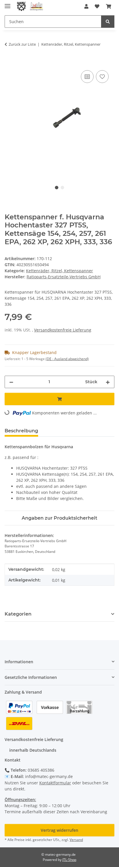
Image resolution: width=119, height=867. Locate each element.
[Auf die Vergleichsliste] (87, 76)
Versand (76, 839)
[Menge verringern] (11, 382)
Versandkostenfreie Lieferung (62, 330)
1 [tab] (56, 187)
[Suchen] (107, 21)
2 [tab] (62, 187)
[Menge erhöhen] (107, 382)
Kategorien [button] (18, 614)
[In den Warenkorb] (9, 62)
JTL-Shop (69, 859)
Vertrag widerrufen (59, 830)
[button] (86, 6)
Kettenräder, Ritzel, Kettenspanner (59, 270)
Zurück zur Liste (22, 44)
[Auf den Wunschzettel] (102, 76)
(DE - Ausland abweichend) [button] (67, 358)
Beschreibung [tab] (21, 430)
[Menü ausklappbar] (7, 3)
